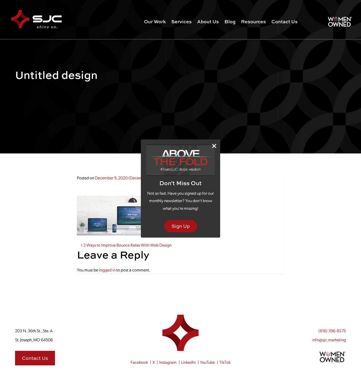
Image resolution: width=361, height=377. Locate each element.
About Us (208, 21)
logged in (107, 269)
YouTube (207, 362)
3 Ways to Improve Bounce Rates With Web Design (127, 245)
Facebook (139, 362)
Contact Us (284, 21)
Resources (253, 21)
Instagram (168, 362)
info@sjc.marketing (329, 339)
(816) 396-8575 (332, 330)
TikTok (224, 362)
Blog (229, 21)
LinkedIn (188, 362)
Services (181, 21)
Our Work (155, 21)
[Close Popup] (214, 145)
